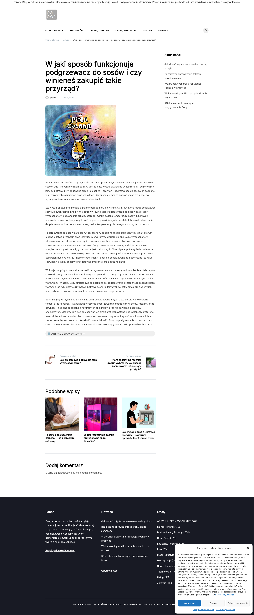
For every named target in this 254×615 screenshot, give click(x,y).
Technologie (164, 571)
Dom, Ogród (76, 30)
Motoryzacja (164, 560)
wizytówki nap (109, 570)
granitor (107, 190)
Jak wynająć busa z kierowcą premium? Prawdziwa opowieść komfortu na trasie (138, 435)
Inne (159, 549)
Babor (53, 97)
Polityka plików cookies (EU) (135, 604)
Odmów (213, 603)
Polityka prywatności (167, 604)
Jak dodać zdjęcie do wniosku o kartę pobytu (126, 521)
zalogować (64, 472)
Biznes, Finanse (54, 30)
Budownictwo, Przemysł (170, 532)
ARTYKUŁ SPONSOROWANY (60, 55)
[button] (248, 548)
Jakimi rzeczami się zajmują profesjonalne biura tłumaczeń (99, 437)
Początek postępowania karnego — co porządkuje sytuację (60, 437)
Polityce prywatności (224, 595)
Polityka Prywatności (225, 609)
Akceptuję (189, 603)
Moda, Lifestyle (100, 30)
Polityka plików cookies (203, 609)
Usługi (162, 30)
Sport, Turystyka (126, 30)
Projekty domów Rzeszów (60, 550)
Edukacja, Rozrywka (168, 543)
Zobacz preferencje (238, 603)
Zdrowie (147, 30)
